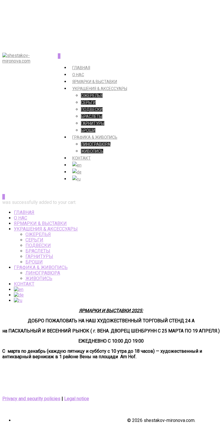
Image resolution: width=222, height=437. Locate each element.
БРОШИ (88, 130)
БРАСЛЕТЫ (91, 116)
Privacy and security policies (31, 398)
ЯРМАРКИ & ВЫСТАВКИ (94, 81)
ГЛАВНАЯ (81, 67)
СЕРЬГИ (88, 102)
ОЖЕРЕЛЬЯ (92, 95)
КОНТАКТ (81, 158)
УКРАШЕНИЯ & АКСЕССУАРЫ (99, 88)
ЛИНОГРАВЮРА (95, 144)
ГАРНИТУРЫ (92, 123)
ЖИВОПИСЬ (92, 151)
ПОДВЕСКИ (92, 109)
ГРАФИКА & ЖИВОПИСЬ (94, 137)
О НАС (78, 74)
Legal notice (76, 398)
